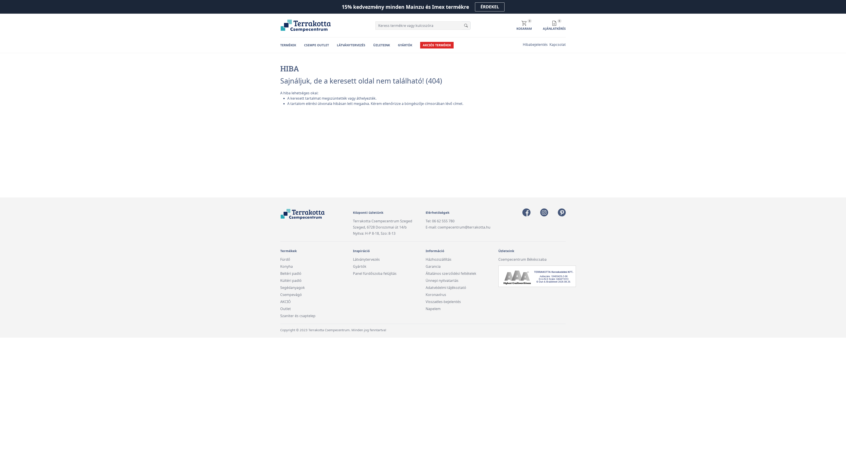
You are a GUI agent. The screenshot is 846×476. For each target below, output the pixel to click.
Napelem (433, 308)
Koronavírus (436, 294)
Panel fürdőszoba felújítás (375, 273)
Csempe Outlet (316, 45)
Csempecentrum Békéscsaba (522, 259)
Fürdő (285, 259)
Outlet (285, 308)
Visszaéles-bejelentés (443, 301)
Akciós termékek (437, 45)
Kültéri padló (291, 280)
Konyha (286, 266)
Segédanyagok (292, 287)
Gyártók (405, 45)
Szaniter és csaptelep (297, 315)
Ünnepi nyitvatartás (442, 280)
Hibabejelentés (535, 44)
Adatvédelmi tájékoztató (446, 287)
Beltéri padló (290, 273)
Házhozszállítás (438, 259)
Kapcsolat (557, 44)
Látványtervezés (351, 45)
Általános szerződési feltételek (451, 273)
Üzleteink (381, 45)
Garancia (433, 266)
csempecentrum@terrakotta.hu (464, 227)
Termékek (288, 45)
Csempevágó (291, 294)
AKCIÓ (285, 301)
